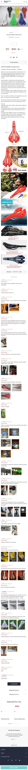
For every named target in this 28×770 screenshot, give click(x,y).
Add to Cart (14, 768)
